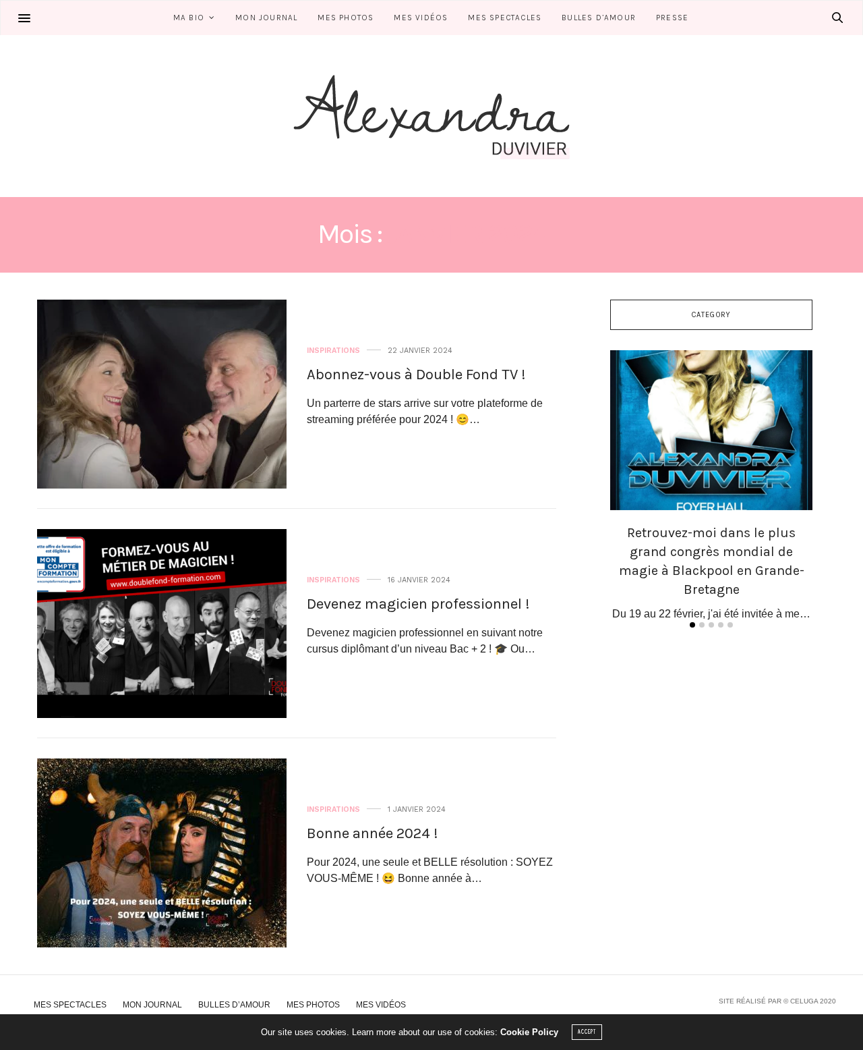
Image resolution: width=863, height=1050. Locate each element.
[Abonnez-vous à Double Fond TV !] (162, 394)
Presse (672, 17)
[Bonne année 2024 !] (162, 852)
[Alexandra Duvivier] (431, 116)
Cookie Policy (529, 1032)
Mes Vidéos (421, 17)
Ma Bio (188, 17)
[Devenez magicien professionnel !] (162, 623)
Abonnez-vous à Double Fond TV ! (416, 374)
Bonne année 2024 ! (372, 833)
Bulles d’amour (599, 17)
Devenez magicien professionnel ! (418, 604)
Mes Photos (346, 17)
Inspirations (333, 350)
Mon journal (266, 17)
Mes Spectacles (504, 17)
